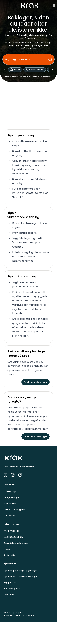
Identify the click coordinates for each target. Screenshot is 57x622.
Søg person (10, 582)
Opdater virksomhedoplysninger (21, 576)
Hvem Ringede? (12, 588)
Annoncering (10, 503)
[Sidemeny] (54, 5)
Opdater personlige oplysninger (20, 570)
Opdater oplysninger (35, 382)
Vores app (9, 594)
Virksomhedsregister (14, 509)
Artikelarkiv (9, 555)
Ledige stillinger (12, 497)
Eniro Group (10, 491)
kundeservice (45, 77)
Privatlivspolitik (11, 530)
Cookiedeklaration (13, 536)
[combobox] (26, 59)
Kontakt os (9, 515)
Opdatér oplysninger (35, 436)
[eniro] (30, 5)
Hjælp (7, 549)
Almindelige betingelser (16, 543)
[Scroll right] (52, 69)
